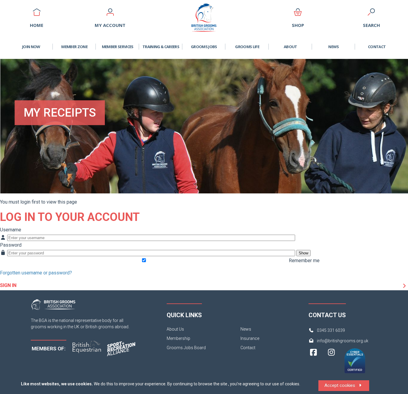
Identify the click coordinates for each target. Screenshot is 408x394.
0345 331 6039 (331, 330)
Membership (178, 338)
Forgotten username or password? (36, 273)
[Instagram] (331, 363)
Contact (377, 46)
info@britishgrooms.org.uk (342, 340)
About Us (175, 329)
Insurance (249, 338)
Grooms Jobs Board (186, 347)
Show (303, 253)
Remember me (304, 260)
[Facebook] (313, 363)
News (333, 46)
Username (10, 230)
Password (11, 245)
